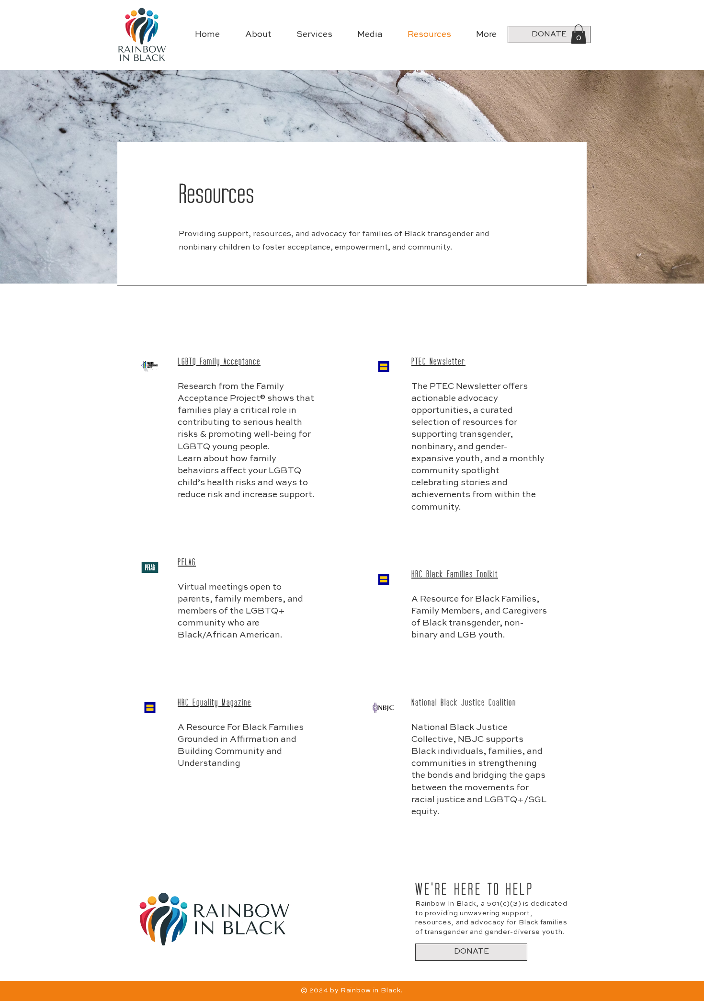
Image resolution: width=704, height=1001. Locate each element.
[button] (578, 34)
